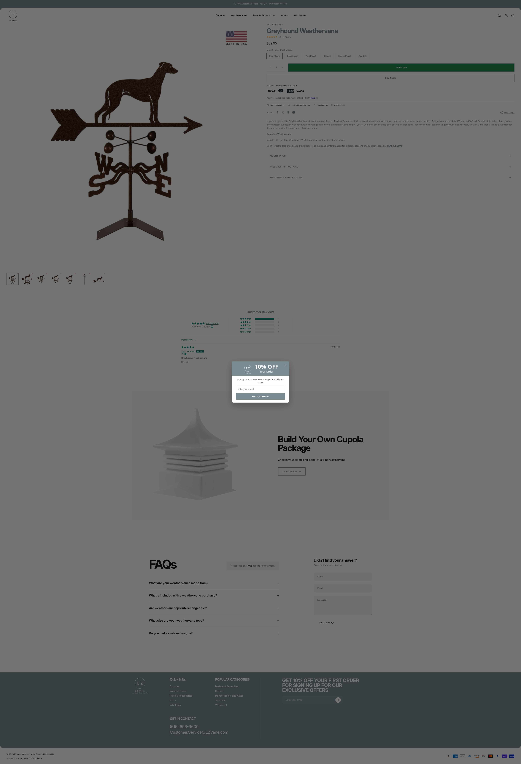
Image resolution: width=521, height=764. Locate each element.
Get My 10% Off (260, 396)
